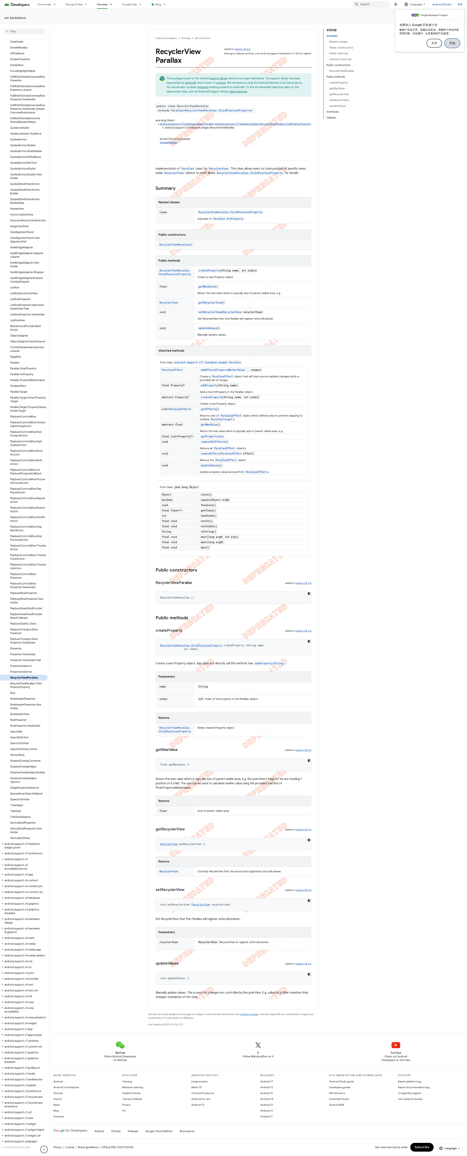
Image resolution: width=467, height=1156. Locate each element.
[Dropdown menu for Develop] (112, 4)
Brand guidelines (88, 1147)
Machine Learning (132, 1087)
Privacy (126, 1104)
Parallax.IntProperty (228, 218)
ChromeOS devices (202, 1093)
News (56, 1104)
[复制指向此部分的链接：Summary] (179, 188)
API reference (15, 18)
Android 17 (266, 1081)
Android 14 (266, 1099)
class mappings (238, 91)
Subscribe (422, 1147)
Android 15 (266, 1093)
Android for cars (200, 1099)
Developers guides (339, 1087)
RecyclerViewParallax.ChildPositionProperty (218, 110)
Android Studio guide (341, 1081)
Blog (158, 4)
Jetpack (221, 82)
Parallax (177, 110)
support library (219, 78)
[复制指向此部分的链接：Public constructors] (200, 570)
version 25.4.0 (242, 49)
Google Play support (409, 1093)
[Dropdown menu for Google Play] (142, 4)
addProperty (209, 385)
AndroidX (190, 82)
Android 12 (266, 1110)
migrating (203, 87)
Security (58, 1093)
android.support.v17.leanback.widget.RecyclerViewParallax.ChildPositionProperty (263, 124)
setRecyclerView (209, 312)
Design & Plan (74, 4)
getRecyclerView (210, 302)
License (69, 1147)
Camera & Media (132, 1099)
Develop (102, 4)
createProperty (209, 270)
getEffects (208, 409)
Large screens (199, 1081)
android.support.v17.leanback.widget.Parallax (187, 124)
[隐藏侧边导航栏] (44, 1149)
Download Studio (339, 1099)
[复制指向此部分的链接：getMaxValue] (181, 750)
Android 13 (266, 1104)
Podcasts (58, 1116)
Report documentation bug (413, 1087)
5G (124, 1110)
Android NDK (336, 1104)
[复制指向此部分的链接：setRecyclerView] (188, 890)
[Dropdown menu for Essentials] (56, 4)
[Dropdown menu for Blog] (166, 4)
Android (58, 1081)
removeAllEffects (213, 441)
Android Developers (166, 38)
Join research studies (410, 1099)
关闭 (434, 43)
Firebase (133, 1131)
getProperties (211, 436)
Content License (249, 1014)
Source (57, 1099)
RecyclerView (218, 168)
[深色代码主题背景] (309, 593)
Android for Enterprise (66, 1087)
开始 (452, 43)
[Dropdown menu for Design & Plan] (87, 4)
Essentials (44, 4)
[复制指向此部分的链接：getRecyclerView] (188, 829)
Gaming (127, 1081)
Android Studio (442, 4)
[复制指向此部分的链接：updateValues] (182, 963)
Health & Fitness (131, 1093)
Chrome (116, 1131)
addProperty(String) (270, 663)
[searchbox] (24, 31)
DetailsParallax (168, 142)
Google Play (129, 4)
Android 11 (266, 1116)
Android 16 (266, 1087)
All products (187, 1131)
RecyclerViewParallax (174, 244)
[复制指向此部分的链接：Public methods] (192, 618)
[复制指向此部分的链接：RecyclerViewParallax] (195, 583)
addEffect (208, 370)
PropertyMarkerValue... (232, 370)
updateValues (207, 328)
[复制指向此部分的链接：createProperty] (186, 631)
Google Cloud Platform (158, 1131)
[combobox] (371, 4)
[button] (24, 845)
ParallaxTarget (221, 419)
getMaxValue (206, 286)
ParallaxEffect (172, 370)
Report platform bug (409, 1081)
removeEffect (210, 453)
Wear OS (196, 1087)
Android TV (197, 1104)
